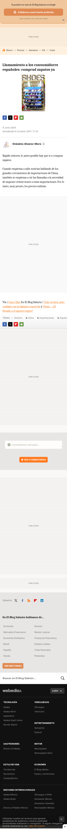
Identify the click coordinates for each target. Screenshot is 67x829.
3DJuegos (39, 707)
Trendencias (9, 769)
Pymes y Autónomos (44, 774)
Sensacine (39, 728)
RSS (28, 599)
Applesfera (8, 716)
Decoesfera (9, 774)
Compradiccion (10, 778)
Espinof (38, 732)
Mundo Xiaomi (10, 724)
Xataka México (10, 794)
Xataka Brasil (9, 799)
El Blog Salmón (41, 769)
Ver (35, 459)
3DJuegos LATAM (43, 794)
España (7, 650)
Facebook (4, 117)
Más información (37, 826)
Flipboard (16, 117)
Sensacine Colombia (44, 803)
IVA (43, 50)
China (31, 317)
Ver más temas (13, 666)
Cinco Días (14, 302)
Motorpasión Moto (43, 753)
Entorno (18, 317)
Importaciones (46, 317)
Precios (20, 50)
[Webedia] (12, 693)
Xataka (6, 707)
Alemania (33, 50)
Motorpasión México (44, 807)
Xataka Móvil (9, 711)
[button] (28, 144)
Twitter (10, 117)
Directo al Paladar (11, 748)
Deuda (6, 655)
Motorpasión (40, 748)
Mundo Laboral (42, 632)
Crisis (52, 50)
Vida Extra (39, 711)
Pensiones (39, 655)
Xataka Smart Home (12, 720)
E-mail (21, 117)
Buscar (62, 678)
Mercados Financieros (14, 632)
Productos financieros (45, 638)
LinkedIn (41, 599)
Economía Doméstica (14, 638)
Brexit (6, 644)
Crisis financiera (42, 650)
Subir (55, 691)
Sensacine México (43, 799)
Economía (8, 626)
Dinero (9, 50)
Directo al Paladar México (15, 807)
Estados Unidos (42, 644)
